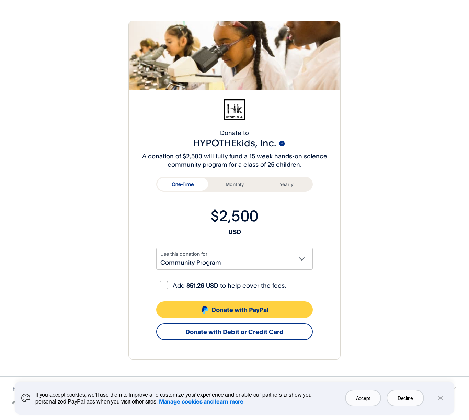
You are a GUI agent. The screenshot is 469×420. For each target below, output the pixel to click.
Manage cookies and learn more (201, 401)
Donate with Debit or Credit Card (234, 331)
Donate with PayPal (239, 309)
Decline (405, 398)
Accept (363, 398)
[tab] (182, 184)
